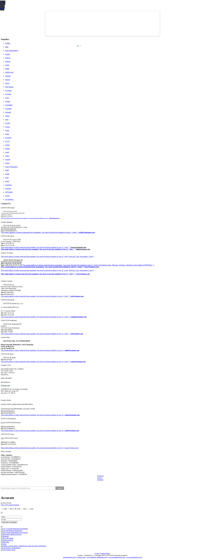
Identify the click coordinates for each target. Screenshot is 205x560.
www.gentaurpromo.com (116, 557)
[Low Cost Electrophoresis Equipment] (14, 529)
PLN (25, 509)
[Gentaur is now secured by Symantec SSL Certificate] (102, 479)
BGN (12, 509)
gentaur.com (81, 557)
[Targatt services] (7, 540)
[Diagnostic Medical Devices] (11, 534)
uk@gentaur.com (77, 296)
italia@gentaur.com (72, 350)
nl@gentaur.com (77, 334)
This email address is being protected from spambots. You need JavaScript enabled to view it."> (25, 218)
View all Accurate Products (10, 505)
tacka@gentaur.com (72, 415)
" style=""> (67, 247)
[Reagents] (5, 536)
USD (31, 509)
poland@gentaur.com (79, 317)
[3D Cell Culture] (7, 538)
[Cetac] (3, 544)
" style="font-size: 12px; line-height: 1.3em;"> (78, 270)
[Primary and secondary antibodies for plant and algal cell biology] (23, 546)
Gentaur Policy (105, 553)
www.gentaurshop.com (134, 557)
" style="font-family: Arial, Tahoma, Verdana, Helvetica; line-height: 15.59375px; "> (123, 265)
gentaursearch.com (69, 557)
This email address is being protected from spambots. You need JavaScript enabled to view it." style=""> (40, 232)
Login (97, 553)
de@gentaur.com (92, 267)
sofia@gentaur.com (87, 232)
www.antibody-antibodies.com (96, 557)
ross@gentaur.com (83, 274)
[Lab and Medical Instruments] (11, 530)
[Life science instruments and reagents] (14, 532)
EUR (18, 509)
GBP (5, 509)
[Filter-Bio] (5, 542)
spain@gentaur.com (78, 361)
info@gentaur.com (54, 218)
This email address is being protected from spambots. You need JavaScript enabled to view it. (32, 247)
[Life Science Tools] (8, 550)
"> (64, 430)
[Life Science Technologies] (10, 548)
